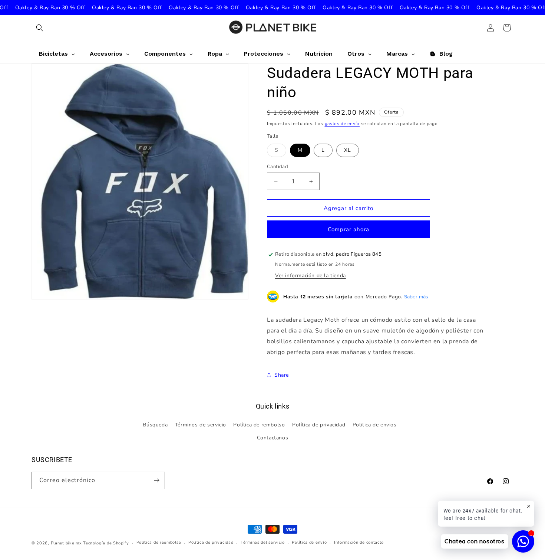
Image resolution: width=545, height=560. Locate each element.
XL (347, 150)
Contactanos (272, 437)
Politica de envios (375, 424)
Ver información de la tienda (310, 275)
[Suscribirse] (156, 480)
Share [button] (281, 375)
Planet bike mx (66, 543)
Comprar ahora (348, 229)
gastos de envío (342, 124)
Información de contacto (359, 542)
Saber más (416, 296)
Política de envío (309, 542)
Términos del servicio (263, 542)
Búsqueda (155, 424)
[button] (40, 28)
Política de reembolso (158, 542)
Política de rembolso (259, 424)
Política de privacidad (318, 424)
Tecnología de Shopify (106, 543)
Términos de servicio (200, 424)
